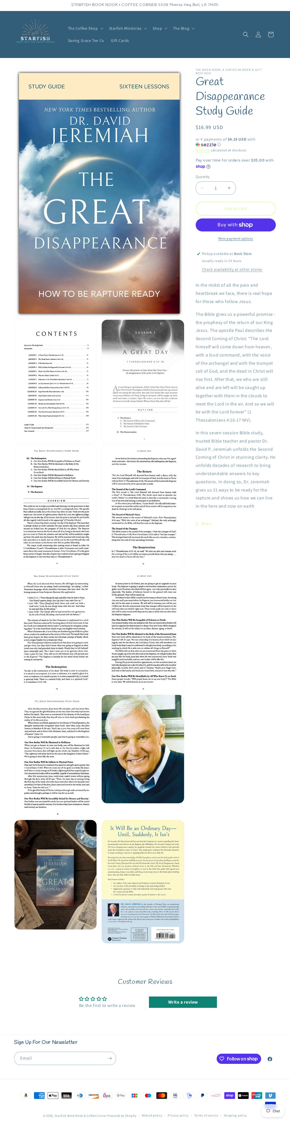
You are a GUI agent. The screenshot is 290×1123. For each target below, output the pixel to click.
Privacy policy (178, 1115)
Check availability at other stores (232, 269)
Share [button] (206, 523)
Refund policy (152, 1115)
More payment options (235, 238)
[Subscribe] (109, 1058)
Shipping (203, 150)
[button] (85, 28)
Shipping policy (235, 1115)
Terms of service (206, 1115)
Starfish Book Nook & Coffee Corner (81, 1116)
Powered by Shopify (122, 1116)
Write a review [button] (183, 1002)
